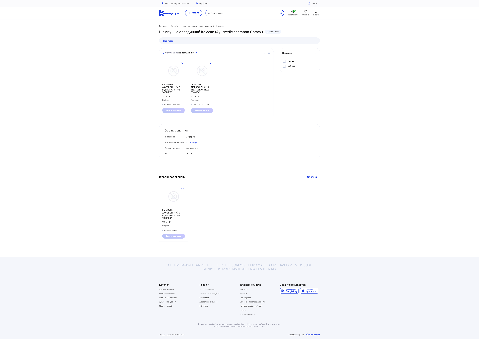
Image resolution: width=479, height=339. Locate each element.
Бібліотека (203, 306)
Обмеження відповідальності (252, 302)
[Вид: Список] (269, 52)
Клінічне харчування (168, 298)
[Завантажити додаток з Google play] (289, 291)
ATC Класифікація (207, 289)
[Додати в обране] (182, 62)
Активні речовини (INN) (209, 294)
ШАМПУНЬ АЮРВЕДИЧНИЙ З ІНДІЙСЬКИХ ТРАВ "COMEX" (171, 88)
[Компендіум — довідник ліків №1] (169, 13)
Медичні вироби (166, 306)
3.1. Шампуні (192, 142)
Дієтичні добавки (166, 289)
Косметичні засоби (167, 294)
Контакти (243, 289)
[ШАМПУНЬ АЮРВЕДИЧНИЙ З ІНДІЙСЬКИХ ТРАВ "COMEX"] (173, 70)
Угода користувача (248, 314)
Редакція (243, 294)
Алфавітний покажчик (208, 302)
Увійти (314, 3)
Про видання (245, 298)
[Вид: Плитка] (263, 52)
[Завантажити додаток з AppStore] (309, 291)
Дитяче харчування (167, 302)
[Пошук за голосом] (281, 12)
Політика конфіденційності (251, 306)
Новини (243, 310)
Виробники (204, 298)
